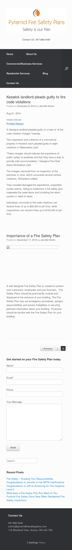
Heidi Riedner (16, 123)
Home (9, 54)
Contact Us (12, 83)
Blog (45, 73)
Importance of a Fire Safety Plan (33, 235)
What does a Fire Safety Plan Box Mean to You (31, 493)
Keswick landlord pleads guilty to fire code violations (36, 99)
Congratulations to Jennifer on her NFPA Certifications (35, 482)
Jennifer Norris (46, 105)
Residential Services (18, 73)
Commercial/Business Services (24, 63)
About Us (31, 54)
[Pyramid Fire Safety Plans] (36, 20)
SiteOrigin (33, 542)
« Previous (47, 348)
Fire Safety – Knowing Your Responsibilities (29, 478)
